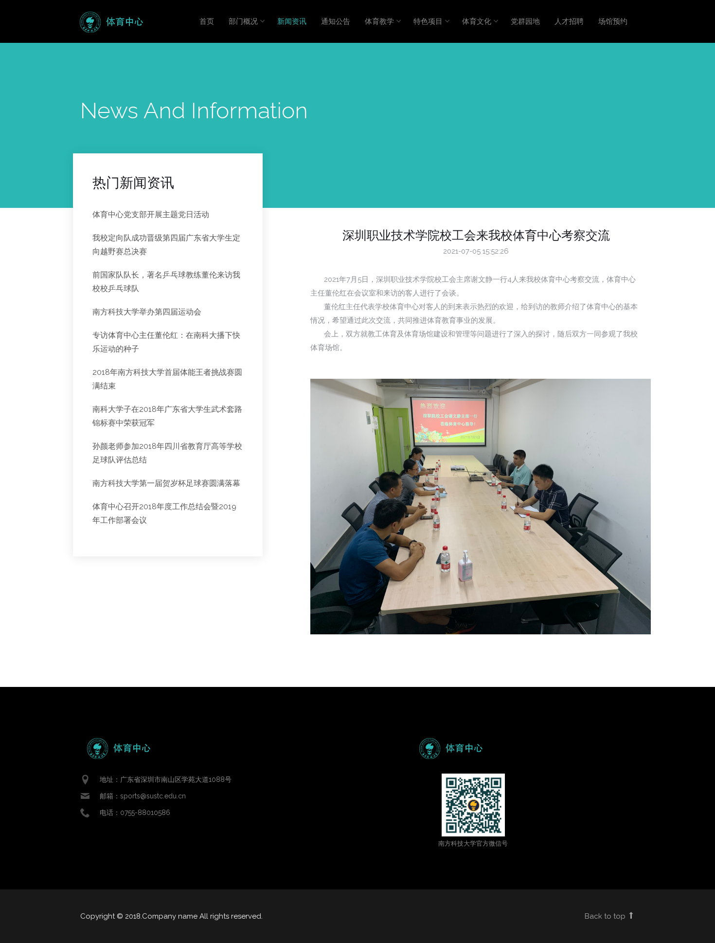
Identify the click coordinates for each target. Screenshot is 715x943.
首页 (206, 21)
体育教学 (379, 21)
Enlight (112, 22)
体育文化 (476, 21)
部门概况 (243, 21)
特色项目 (428, 21)
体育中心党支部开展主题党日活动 (150, 214)
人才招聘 (569, 21)
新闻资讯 (291, 21)
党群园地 (525, 21)
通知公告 (335, 21)
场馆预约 (612, 21)
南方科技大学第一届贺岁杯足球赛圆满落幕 (166, 483)
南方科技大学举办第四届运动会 (146, 311)
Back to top (606, 916)
